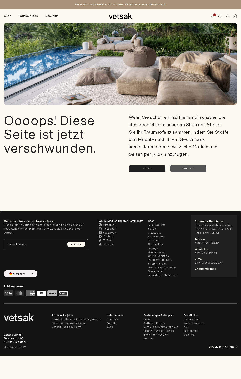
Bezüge (153, 248)
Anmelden (76, 244)
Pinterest (109, 225)
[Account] (228, 16)
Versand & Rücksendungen (161, 327)
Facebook (109, 232)
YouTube (108, 236)
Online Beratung (158, 256)
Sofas (147, 168)
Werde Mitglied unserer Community (121, 221)
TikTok (107, 240)
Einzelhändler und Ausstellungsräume (76, 319)
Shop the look (157, 263)
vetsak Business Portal (67, 327)
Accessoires (156, 236)
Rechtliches (191, 315)
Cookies (189, 334)
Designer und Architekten (69, 323)
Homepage (188, 168)
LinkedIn (108, 244)
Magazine (51, 16)
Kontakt (112, 323)
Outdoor (153, 240)
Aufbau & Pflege (154, 323)
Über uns (112, 319)
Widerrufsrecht (194, 323)
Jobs (110, 327)
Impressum (191, 331)
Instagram (109, 229)
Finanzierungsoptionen (159, 331)
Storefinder (155, 271)
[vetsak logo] (120, 16)
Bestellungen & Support (158, 315)
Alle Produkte (157, 225)
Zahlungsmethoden (157, 334)
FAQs (147, 319)
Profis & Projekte (63, 315)
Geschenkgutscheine (162, 267)
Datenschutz (192, 319)
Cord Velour (155, 244)
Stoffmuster (156, 252)
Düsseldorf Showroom (162, 275)
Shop (7, 16)
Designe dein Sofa (160, 260)
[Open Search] (220, 16)
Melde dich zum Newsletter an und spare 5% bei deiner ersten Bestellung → (120, 4)
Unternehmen (115, 315)
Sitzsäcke (154, 232)
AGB (187, 327)
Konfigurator (28, 16)
